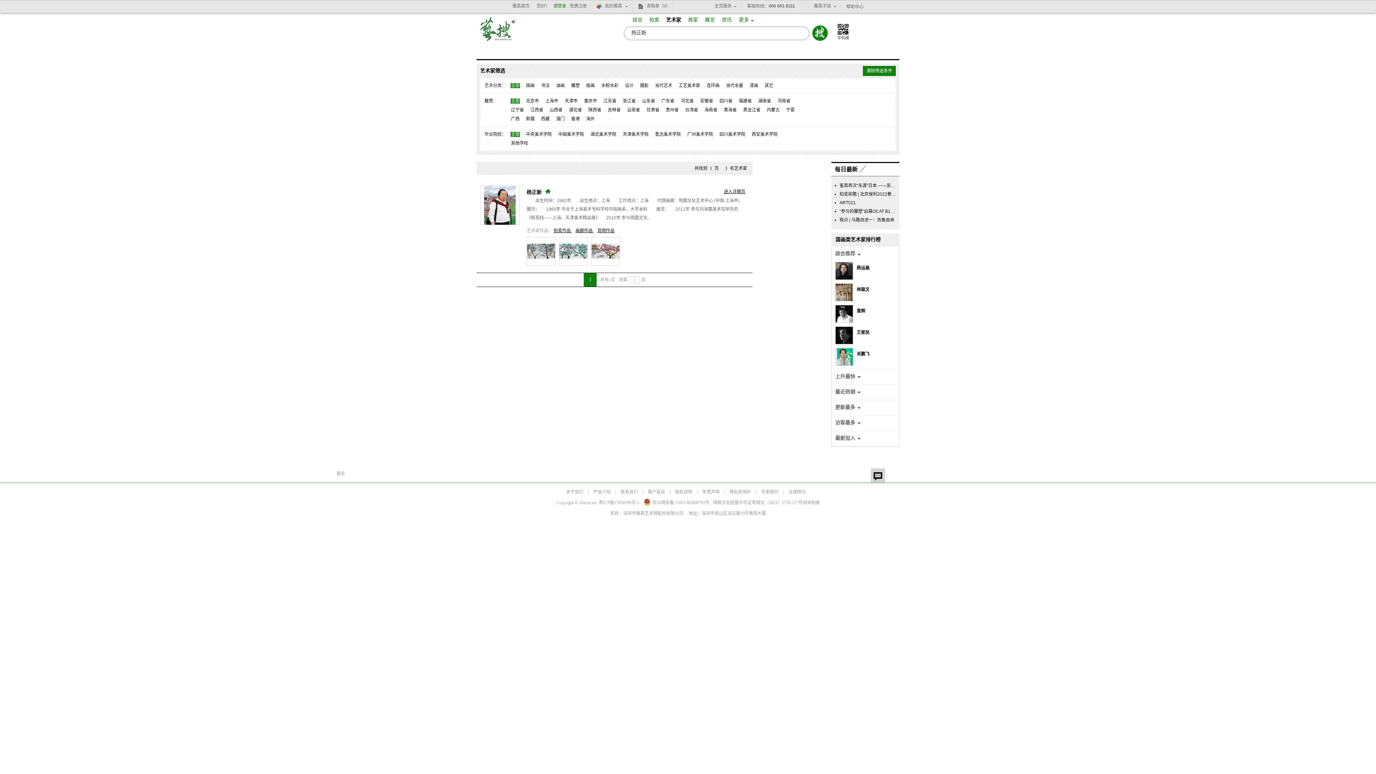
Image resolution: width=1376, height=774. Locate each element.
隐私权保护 (740, 491)
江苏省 (609, 101)
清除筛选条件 (879, 70)
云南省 (633, 110)
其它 (769, 85)
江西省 (536, 110)
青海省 (730, 110)
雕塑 (575, 85)
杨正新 (534, 192)
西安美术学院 (765, 134)
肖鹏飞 (863, 354)
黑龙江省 (751, 110)
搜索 (820, 33)
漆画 (754, 85)
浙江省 (629, 101)
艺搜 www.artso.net (498, 33)
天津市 (571, 101)
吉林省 (614, 110)
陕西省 (594, 110)
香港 (575, 118)
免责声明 (711, 491)
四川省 (726, 101)
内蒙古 (773, 110)
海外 (590, 118)
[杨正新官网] (547, 191)
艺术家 (673, 20)
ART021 (848, 202)
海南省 (710, 110)
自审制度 (811, 502)
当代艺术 (663, 85)
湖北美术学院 (603, 134)
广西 (515, 118)
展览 (710, 20)
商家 (693, 20)
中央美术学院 (539, 134)
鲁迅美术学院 (668, 134)
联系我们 (629, 491)
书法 (545, 85)
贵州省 (672, 110)
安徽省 (706, 101)
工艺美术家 (689, 85)
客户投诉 (656, 491)
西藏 (545, 118)
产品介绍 (602, 491)
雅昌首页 (521, 6)
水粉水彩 (609, 85)
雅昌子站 (822, 6)
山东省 (648, 101)
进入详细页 (734, 191)
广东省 (667, 101)
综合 (637, 20)
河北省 (687, 101)
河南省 (784, 101)
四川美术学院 (732, 134)
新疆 (530, 118)
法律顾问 (797, 491)
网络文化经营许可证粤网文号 (758, 502)
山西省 (556, 110)
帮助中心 (855, 6)
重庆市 (590, 101)
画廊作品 (584, 230)
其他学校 (519, 143)
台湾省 (691, 110)
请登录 (559, 6)
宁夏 (790, 110)
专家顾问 (769, 491)
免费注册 (578, 6)
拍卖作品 (563, 230)
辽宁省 (517, 110)
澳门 (560, 118)
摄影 (644, 85)
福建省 (745, 101)
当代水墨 (734, 85)
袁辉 (861, 311)
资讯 (727, 20)
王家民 (863, 332)
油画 (560, 85)
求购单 (658, 6)
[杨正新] (500, 205)
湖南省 (764, 101)
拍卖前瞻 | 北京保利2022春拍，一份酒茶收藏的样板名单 (893, 194)
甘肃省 (652, 110)
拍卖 (654, 20)
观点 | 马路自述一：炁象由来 (867, 220)
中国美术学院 (571, 134)
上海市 (551, 101)
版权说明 (683, 491)
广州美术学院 (700, 134)
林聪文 (863, 289)
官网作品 (606, 230)
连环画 (713, 85)
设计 (629, 85)
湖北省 (575, 110)
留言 (878, 475)
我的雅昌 (613, 6)
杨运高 (863, 268)
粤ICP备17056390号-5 (619, 502)
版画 (590, 85)
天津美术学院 (636, 134)
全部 (515, 85)
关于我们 (574, 491)
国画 (530, 85)
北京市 (532, 101)
